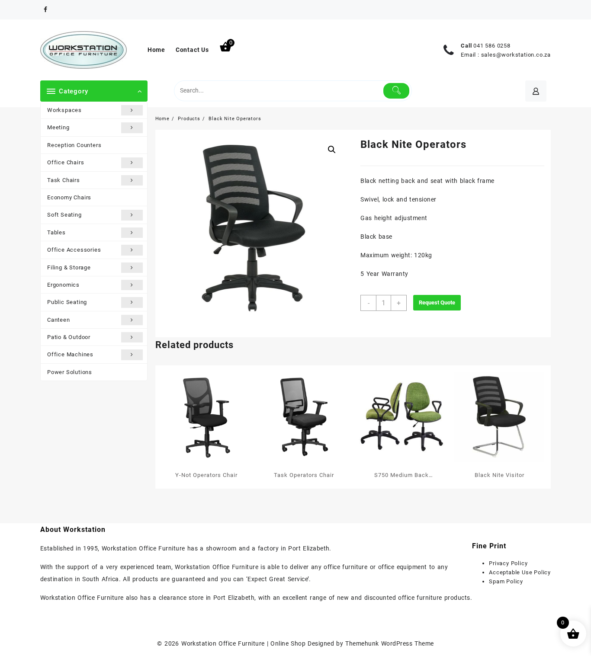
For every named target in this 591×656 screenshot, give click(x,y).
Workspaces (64, 110)
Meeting (58, 127)
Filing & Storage (69, 267)
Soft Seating (64, 214)
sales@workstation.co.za (516, 54)
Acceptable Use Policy (520, 572)
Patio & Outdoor (68, 337)
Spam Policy (506, 581)
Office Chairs (65, 162)
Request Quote (437, 302)
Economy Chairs (69, 197)
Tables (56, 232)
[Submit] (396, 91)
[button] (332, 149)
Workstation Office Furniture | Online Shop (243, 643)
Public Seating (67, 302)
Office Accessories (74, 249)
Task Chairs (63, 180)
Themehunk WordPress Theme (389, 643)
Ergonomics (63, 285)
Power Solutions (69, 372)
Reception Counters (74, 145)
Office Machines (70, 354)
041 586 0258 (492, 45)
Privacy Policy (508, 563)
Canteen (58, 320)
